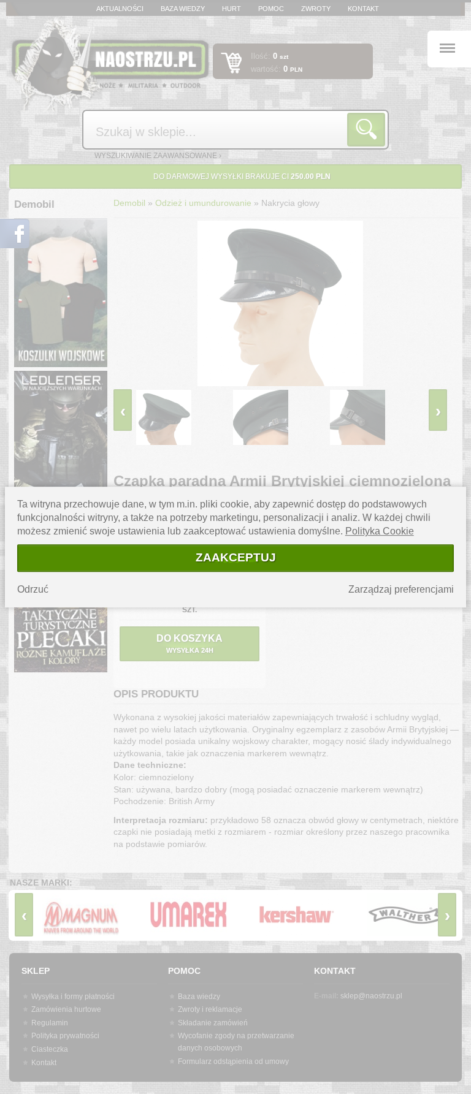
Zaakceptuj (236, 557)
